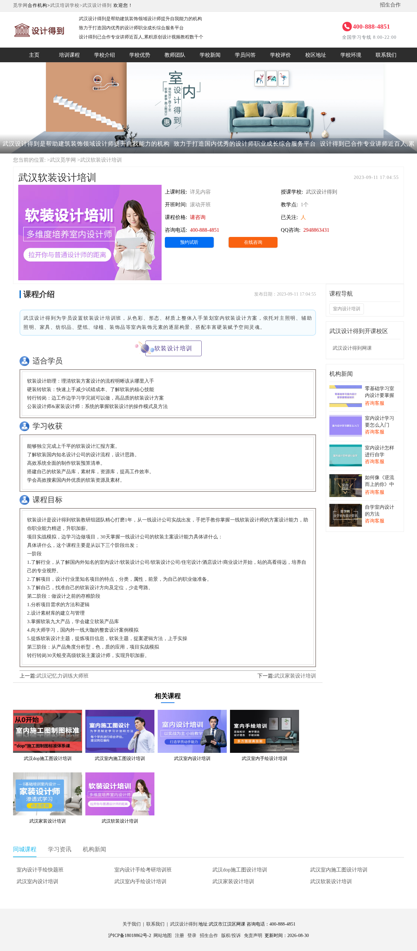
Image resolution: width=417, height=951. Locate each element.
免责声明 (253, 935)
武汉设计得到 (97, 5)
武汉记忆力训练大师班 (62, 676)
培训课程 (69, 55)
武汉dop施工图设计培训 (239, 869)
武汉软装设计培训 (331, 881)
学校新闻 (210, 55)
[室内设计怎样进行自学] (345, 449)
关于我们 (131, 924)
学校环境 (350, 55)
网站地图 (162, 935)
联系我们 (386, 55)
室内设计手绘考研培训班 (143, 869)
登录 (191, 935)
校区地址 (315, 55)
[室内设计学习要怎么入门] (345, 419)
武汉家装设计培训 (295, 676)
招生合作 (390, 4)
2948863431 (316, 230)
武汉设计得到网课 (352, 348)
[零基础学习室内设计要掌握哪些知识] (345, 389)
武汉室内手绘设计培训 (140, 881)
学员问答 (245, 55)
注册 (179, 935)
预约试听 (189, 242)
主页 (34, 55)
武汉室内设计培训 (37, 881)
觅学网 (20, 5)
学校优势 (139, 55)
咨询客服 (374, 403)
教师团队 (175, 55)
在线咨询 (253, 242)
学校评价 (280, 55)
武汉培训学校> (66, 5)
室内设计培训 (346, 308)
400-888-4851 (371, 26)
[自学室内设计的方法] (345, 508)
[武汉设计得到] (39, 21)
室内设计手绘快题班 (40, 869)
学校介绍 (104, 55)
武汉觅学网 (63, 160)
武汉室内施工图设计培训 (338, 869)
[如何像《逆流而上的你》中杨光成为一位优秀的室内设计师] (345, 478)
